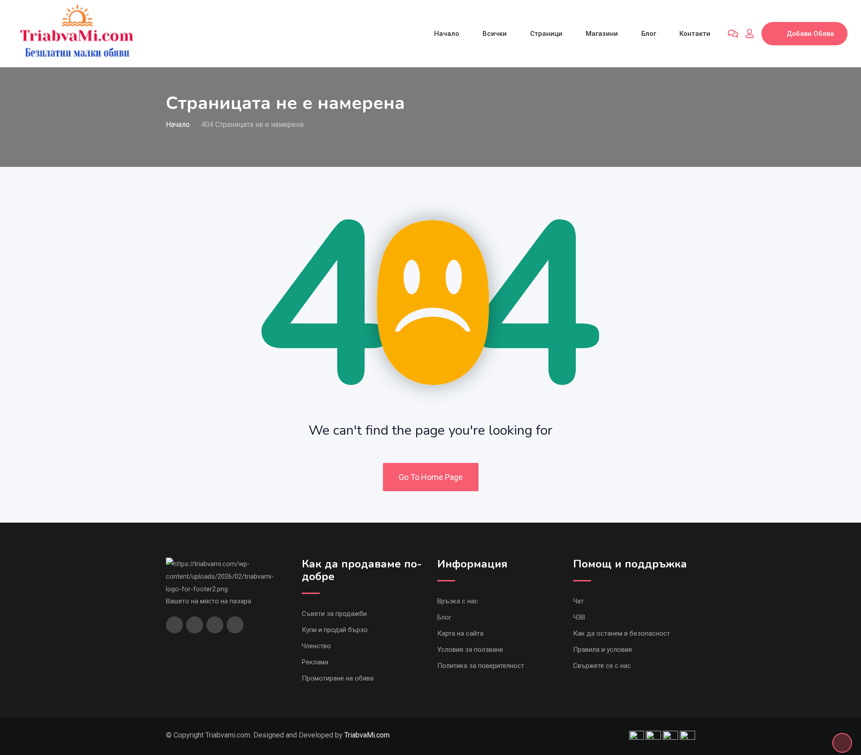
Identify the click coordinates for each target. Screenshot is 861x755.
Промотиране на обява (338, 678)
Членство (316, 646)
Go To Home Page (431, 477)
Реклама (315, 662)
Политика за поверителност (480, 666)
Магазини (602, 34)
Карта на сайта (460, 633)
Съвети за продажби (334, 614)
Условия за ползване (470, 650)
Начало (446, 34)
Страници (546, 34)
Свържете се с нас (602, 666)
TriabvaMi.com (367, 735)
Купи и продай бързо (335, 630)
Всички (495, 34)
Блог (648, 34)
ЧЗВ (579, 617)
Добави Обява (810, 34)
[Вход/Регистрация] (750, 33)
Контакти (694, 34)
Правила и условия (602, 650)
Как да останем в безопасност (621, 633)
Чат (578, 601)
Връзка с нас (457, 601)
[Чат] (733, 33)
